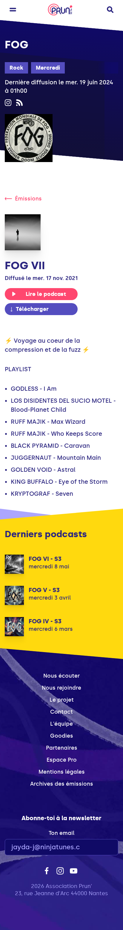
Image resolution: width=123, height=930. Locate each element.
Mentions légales (62, 772)
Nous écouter (61, 676)
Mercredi (48, 68)
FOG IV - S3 (45, 621)
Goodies (61, 736)
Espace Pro (62, 760)
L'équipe (61, 724)
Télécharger (32, 309)
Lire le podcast (46, 294)
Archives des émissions (61, 784)
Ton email (61, 833)
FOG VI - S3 (45, 558)
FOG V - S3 (44, 590)
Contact (61, 712)
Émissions (28, 198)
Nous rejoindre (61, 688)
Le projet (62, 700)
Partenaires (61, 748)
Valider (97, 847)
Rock (16, 68)
